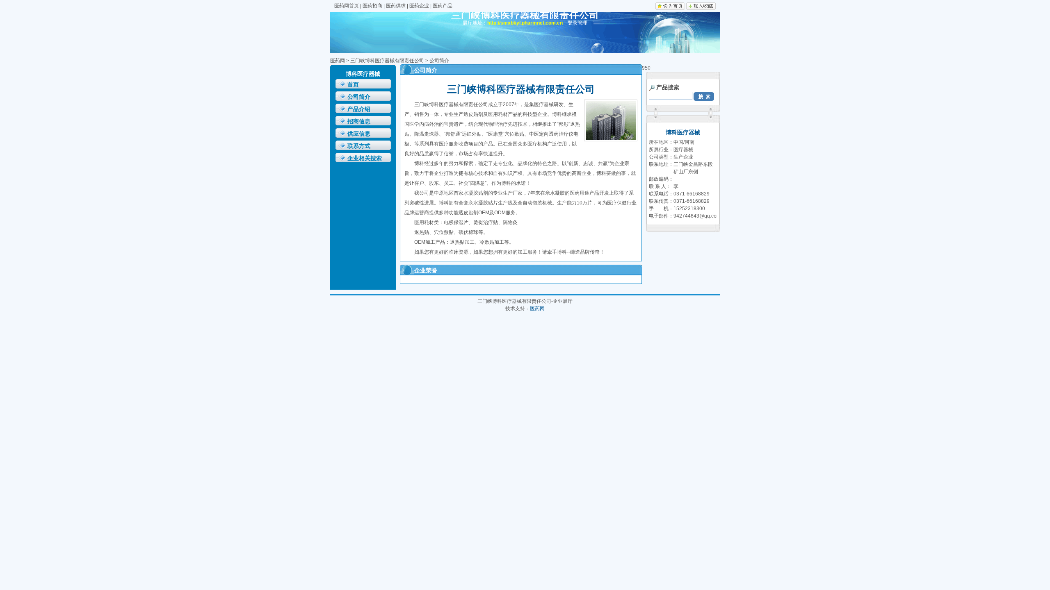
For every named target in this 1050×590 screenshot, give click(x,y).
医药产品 (442, 6)
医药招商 (372, 6)
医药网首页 (346, 6)
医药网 (337, 61)
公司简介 (358, 97)
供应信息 (358, 134)
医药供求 (396, 6)
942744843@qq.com (697, 216)
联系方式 (358, 146)
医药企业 (419, 6)
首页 (353, 85)
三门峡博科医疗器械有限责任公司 (387, 61)
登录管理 (577, 23)
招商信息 (358, 121)
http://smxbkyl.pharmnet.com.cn (525, 23)
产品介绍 (358, 109)
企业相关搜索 (364, 158)
